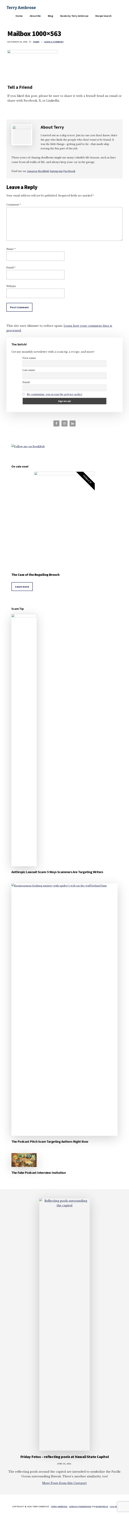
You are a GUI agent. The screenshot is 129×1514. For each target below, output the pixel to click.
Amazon (32, 171)
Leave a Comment (54, 42)
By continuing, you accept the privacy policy (54, 394)
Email (10, 267)
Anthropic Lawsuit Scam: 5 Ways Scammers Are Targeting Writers (57, 872)
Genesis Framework (80, 1506)
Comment (13, 204)
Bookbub (43, 171)
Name (10, 249)
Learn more (22, 586)
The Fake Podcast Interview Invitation (38, 1172)
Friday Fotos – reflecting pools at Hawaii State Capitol (64, 1456)
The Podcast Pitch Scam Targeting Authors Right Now (49, 1141)
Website (11, 286)
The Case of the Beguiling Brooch (35, 574)
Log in (113, 1506)
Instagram (56, 171)
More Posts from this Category (64, 1483)
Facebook (69, 171)
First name (29, 358)
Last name (29, 370)
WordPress (101, 1506)
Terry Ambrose (21, 7)
